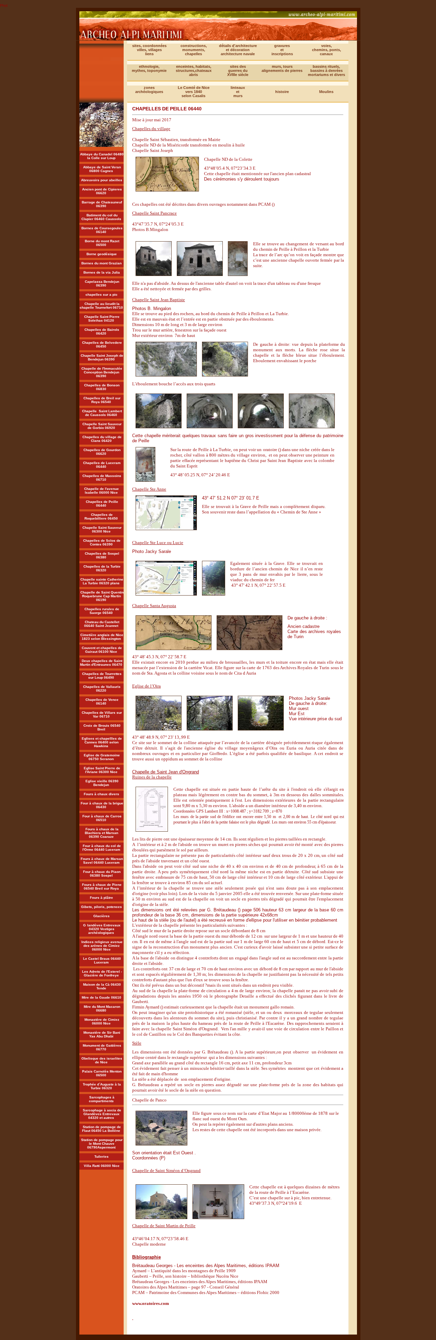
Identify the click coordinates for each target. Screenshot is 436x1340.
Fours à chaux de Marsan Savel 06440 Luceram (102, 860)
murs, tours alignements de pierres (282, 68)
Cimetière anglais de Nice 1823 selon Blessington (101, 637)
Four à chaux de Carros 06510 (102, 818)
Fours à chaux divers (101, 794)
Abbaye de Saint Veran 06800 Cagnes (102, 169)
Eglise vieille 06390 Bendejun (102, 783)
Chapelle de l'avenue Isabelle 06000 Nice (102, 490)
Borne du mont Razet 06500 (102, 243)
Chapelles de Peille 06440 (102, 503)
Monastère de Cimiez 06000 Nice (101, 1021)
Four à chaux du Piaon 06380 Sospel (102, 873)
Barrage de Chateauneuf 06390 (102, 204)
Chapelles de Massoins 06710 (101, 477)
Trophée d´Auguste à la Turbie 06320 (102, 1086)
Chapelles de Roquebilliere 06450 (101, 516)
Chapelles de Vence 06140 (102, 701)
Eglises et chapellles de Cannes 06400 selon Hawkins (102, 742)
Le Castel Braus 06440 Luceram (102, 960)
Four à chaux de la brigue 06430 (102, 805)
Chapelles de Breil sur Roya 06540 (102, 400)
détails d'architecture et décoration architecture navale (238, 50)
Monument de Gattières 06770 (102, 1047)
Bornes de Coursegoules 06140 (102, 230)
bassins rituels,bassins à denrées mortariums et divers (326, 70)
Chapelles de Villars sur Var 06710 (102, 714)
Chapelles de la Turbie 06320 (102, 568)
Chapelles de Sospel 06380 (102, 555)
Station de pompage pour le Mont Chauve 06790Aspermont (102, 1143)
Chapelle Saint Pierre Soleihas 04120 (102, 318)
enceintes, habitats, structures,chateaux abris (194, 70)
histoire (282, 92)
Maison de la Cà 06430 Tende (102, 986)
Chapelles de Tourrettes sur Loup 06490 (102, 675)
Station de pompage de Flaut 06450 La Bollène (101, 1129)
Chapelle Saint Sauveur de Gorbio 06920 (102, 426)
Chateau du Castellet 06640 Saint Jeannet (101, 624)
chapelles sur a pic (101, 294)
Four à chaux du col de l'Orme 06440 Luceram (101, 847)
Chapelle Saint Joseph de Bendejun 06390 (102, 357)
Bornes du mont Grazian (101, 263)
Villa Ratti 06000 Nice (102, 1166)
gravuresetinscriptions (282, 50)
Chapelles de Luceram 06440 (102, 464)
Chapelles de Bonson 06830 (102, 387)
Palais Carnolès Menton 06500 (102, 1073)
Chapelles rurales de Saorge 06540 (101, 611)
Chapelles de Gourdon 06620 (102, 452)
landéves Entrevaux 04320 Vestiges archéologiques (104, 929)
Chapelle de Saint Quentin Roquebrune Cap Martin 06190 (102, 596)
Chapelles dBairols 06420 (101, 331)
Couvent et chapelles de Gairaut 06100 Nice (102, 649)
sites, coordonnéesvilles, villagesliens (149, 50)
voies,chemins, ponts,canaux (326, 50)
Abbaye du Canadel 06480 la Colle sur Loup (102, 156)
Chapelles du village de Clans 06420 (102, 439)
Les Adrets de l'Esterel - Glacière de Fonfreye (102, 973)
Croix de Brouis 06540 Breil (102, 727)
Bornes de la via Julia (101, 272)
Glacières (101, 916)
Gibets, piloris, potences (101, 907)
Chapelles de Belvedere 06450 (102, 344)
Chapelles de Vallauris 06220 (102, 688)
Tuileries (101, 1156)
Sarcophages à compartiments (102, 1099)
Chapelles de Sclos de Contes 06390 (102, 542)
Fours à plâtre (101, 897)
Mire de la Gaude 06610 (101, 997)
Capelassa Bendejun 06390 (102, 283)
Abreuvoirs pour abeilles (101, 180)
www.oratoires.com (150, 1303)
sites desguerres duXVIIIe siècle (237, 70)
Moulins (326, 92)
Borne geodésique (102, 254)
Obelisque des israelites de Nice (101, 1060)
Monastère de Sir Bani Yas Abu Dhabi (101, 1034)
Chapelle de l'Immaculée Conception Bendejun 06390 (101, 372)
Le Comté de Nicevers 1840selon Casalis (193, 92)
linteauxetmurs (238, 92)
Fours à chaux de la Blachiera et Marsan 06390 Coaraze (102, 832)
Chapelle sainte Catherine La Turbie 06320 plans (101, 581)
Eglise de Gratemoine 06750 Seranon (102, 757)
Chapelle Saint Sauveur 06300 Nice (102, 529)
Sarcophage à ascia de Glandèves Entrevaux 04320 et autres (102, 1114)
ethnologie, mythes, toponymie (149, 68)
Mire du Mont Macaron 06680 (102, 1008)
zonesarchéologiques (149, 90)
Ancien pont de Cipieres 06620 (102, 191)
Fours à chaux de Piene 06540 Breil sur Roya (102, 886)
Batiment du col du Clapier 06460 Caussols (101, 217)
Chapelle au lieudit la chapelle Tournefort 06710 (101, 305)
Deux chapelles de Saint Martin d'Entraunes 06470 (101, 662)
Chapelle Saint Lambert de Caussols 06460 (102, 413)
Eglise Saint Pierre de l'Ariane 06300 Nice (102, 770)
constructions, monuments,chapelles (194, 50)
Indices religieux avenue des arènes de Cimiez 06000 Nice (102, 945)
